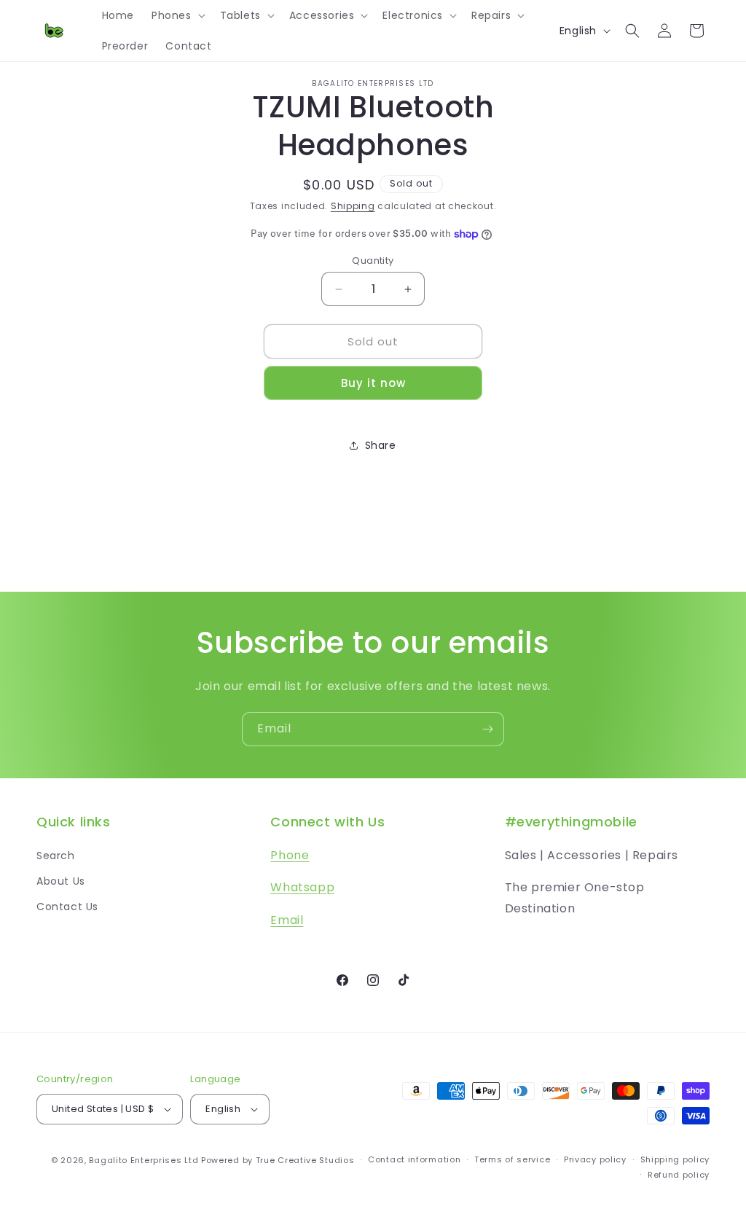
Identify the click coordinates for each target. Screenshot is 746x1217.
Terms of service (512, 1159)
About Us (60, 881)
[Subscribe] (487, 729)
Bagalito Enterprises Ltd (143, 1160)
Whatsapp (302, 887)
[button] (177, 15)
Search (55, 855)
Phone (289, 855)
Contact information (414, 1159)
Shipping (353, 206)
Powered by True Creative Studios (277, 1160)
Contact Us (67, 906)
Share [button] (380, 445)
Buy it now (373, 383)
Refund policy (679, 1175)
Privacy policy (595, 1159)
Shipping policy (675, 1159)
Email (286, 920)
